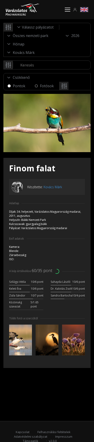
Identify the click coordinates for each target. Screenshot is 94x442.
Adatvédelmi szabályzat (30, 436)
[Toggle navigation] (67, 9)
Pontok (19, 85)
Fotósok (47, 85)
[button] (75, 9)
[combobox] (36, 27)
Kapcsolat (22, 432)
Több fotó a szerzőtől (23, 318)
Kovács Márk (53, 187)
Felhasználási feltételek (53, 432)
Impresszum (63, 436)
